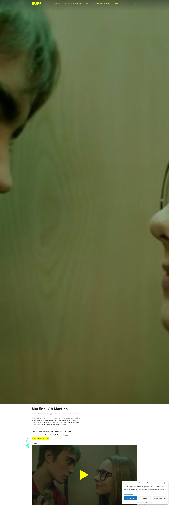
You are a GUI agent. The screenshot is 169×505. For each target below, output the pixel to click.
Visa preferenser (159, 498)
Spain (47, 413)
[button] (165, 483)
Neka (145, 498)
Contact (86, 3)
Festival (66, 3)
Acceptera (130, 498)
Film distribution (76, 3)
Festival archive (97, 3)
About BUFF (57, 3)
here (69, 431)
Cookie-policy (140, 502)
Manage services (128, 494)
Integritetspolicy (148, 502)
